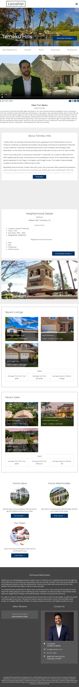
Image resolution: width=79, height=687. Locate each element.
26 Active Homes (64, 38)
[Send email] (70, 100)
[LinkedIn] (78, 100)
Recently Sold (72, 50)
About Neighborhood (9, 50)
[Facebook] (75, 100)
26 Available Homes (62, 253)
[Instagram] (73, 100)
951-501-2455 (7, 101)
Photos (41, 50)
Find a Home (58, 516)
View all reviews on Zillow (20, 616)
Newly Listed (55, 50)
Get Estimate (19, 516)
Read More (39, 177)
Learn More (19, 555)
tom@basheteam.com (54, 649)
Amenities (27, 50)
